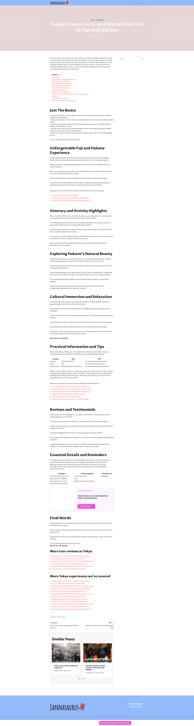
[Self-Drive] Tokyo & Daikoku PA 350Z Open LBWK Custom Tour (72, 604)
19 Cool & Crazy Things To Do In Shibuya (64, 195)
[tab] (78, 678)
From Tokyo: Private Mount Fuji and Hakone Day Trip (68, 564)
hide (60, 75)
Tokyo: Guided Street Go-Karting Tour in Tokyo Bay (68, 558)
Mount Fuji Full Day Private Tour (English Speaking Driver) (70, 606)
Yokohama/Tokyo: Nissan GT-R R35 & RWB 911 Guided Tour (70, 391)
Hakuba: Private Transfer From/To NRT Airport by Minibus (95, 668)
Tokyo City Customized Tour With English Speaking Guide (70, 200)
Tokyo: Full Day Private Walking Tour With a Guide (67, 394)
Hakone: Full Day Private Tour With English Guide (100, 625)
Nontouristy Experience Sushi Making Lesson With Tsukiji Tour (72, 566)
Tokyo (92, 20)
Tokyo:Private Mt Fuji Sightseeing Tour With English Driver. (70, 386)
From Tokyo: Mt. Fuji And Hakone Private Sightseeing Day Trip (71, 609)
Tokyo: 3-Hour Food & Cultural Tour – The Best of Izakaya (70, 399)
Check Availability (85, 506)
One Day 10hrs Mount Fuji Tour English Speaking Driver (69, 601)
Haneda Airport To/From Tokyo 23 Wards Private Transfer (70, 556)
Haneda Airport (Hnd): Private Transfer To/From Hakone (69, 599)
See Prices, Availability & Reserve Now (114, 723)
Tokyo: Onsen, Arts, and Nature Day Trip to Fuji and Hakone (71, 588)
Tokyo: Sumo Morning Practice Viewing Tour (65, 396)
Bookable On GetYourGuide (58, 617)
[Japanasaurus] (59, 3)
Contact (137, 3)
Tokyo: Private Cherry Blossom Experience (66, 667)
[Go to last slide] (54, 660)
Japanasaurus (93, 35)
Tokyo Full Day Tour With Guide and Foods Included (68, 569)
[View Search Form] (142, 3)
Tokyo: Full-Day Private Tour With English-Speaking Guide (70, 198)
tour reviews (99, 20)
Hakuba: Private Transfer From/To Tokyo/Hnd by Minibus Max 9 (72, 561)
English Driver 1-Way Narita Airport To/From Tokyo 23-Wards (71, 389)
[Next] (109, 660)
